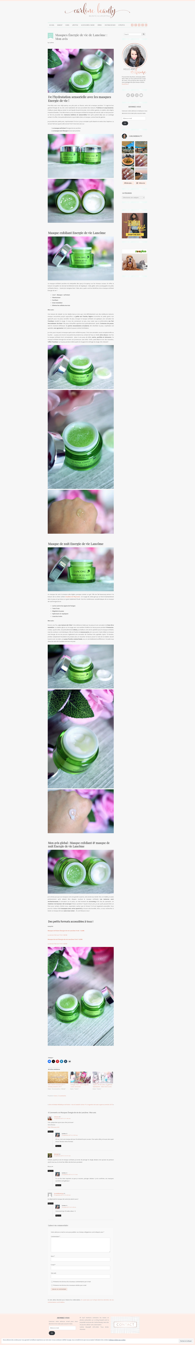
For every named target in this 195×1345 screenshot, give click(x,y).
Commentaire (55, 1236)
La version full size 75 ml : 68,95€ (57, 944)
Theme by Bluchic (144, 1341)
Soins (67, 25)
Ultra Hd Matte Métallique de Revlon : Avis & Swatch (64, 1104)
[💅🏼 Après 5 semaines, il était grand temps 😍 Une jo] (128, 174)
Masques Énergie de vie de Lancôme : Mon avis (81, 37)
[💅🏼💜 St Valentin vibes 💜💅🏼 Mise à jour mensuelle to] (141, 160)
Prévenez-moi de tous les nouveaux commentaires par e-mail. (72, 1282)
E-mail (53, 1265)
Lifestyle (75, 25)
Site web (53, 1273)
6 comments (62, 1096)
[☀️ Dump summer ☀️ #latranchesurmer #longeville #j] (141, 147)
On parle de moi (110, 25)
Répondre (50, 1131)
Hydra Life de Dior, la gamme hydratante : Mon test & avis (102, 1086)
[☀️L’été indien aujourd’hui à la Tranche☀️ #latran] (128, 147)
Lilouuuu (56, 1117)
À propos (121, 25)
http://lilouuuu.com (53, 1127)
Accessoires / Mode (87, 25)
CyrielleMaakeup (58, 1193)
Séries (100, 25)
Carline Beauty (59, 1342)
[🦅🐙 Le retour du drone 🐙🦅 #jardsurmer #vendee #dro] (141, 174)
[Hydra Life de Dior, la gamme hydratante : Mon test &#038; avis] (103, 1077)
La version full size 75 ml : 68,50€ (57, 935)
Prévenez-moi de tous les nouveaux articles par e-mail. (70, 1285)
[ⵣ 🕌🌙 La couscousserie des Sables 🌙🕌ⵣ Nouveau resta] (128, 160)
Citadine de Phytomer (72, 597)
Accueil (51, 25)
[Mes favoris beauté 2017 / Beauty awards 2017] (58, 1077)
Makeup (59, 25)
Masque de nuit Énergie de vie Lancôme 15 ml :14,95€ (65, 939)
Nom (53, 1256)
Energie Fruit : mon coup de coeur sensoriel (79, 1086)
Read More (125, 84)
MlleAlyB (56, 1154)
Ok (125, 123)
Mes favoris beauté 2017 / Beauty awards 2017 (56, 1086)
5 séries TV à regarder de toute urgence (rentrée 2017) (96, 1104)
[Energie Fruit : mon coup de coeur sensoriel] (80, 1077)
